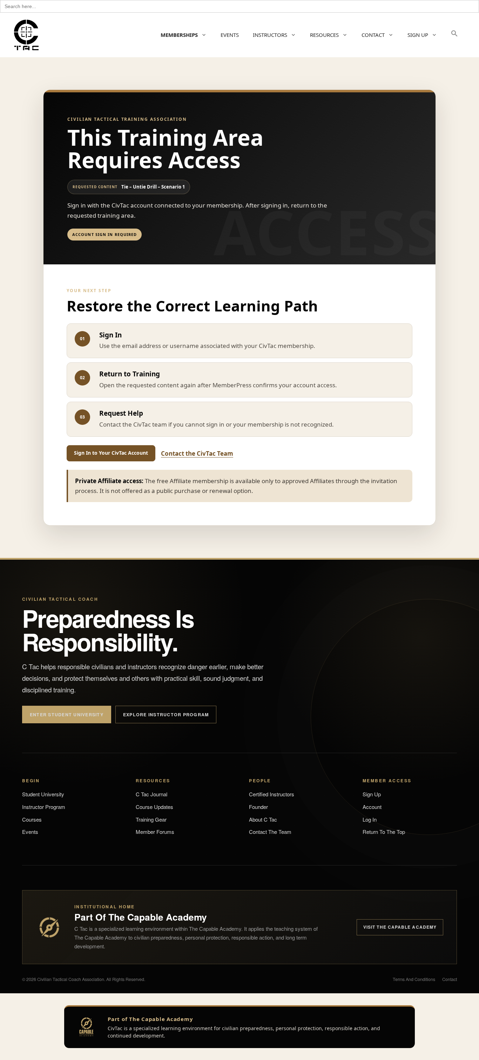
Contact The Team (270, 831)
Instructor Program (43, 806)
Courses (32, 819)
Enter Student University (66, 714)
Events (30, 831)
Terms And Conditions (414, 979)
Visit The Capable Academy (400, 927)
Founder (258, 806)
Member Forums (155, 831)
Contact (449, 979)
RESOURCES (324, 34)
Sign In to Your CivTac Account (111, 452)
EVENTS (230, 34)
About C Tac (263, 819)
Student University (43, 794)
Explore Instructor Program (166, 714)
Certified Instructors (271, 794)
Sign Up (372, 794)
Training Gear (151, 819)
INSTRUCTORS (270, 34)
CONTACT (373, 34)
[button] (454, 34)
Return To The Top (384, 831)
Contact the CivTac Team (197, 453)
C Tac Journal (151, 794)
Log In (370, 819)
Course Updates (154, 806)
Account (372, 806)
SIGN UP (417, 34)
